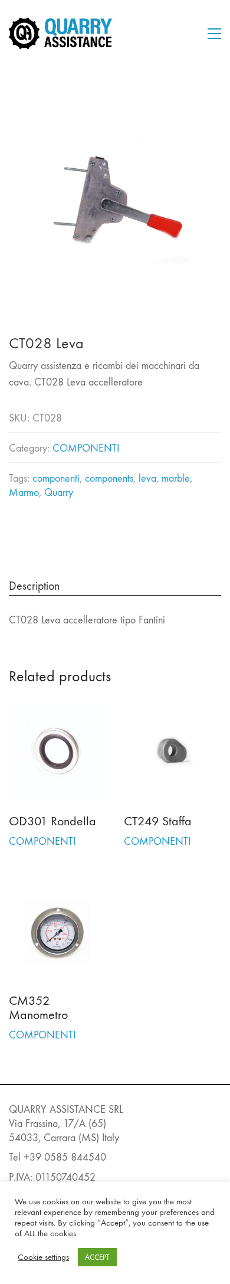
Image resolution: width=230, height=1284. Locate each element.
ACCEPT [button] (97, 1257)
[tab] (115, 586)
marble (176, 478)
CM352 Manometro (38, 1008)
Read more (31, 841)
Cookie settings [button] (43, 1257)
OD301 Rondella (52, 821)
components (109, 478)
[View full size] (24, 103)
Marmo (24, 492)
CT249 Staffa (158, 821)
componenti (56, 478)
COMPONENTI (85, 448)
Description (34, 586)
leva (147, 478)
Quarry (58, 492)
